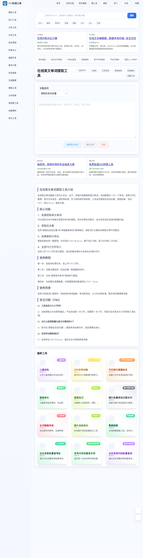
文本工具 (12, 27)
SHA (40, 23)
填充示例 (90, 145)
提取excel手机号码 (132, 60)
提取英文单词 (72, 145)
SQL (90, 23)
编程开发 (12, 58)
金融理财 (12, 111)
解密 (48, 23)
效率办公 (12, 50)
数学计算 (12, 65)
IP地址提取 (71, 60)
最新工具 (12, 12)
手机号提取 (114, 60)
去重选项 (44, 88)
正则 (98, 23)
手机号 (57, 23)
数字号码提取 (99, 60)
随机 (74, 23)
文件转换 (12, 95)
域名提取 (42, 60)
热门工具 (12, 20)
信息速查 (12, 73)
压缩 (66, 23)
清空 (104, 145)
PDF (82, 23)
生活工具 (12, 35)
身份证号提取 (56, 60)
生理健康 (12, 80)
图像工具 (12, 88)
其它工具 (12, 118)
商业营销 (12, 43)
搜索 (132, 15)
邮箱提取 (85, 60)
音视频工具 (13, 103)
